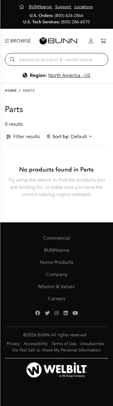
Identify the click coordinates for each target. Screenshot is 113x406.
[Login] (91, 41)
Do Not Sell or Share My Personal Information (56, 350)
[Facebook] (37, 313)
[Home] (22, 7)
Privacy (13, 343)
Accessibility (36, 343)
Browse (20, 41)
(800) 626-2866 (69, 15)
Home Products (56, 262)
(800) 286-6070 (75, 22)
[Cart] (103, 41)
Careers (56, 298)
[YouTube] (75, 313)
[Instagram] (57, 313)
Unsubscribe (92, 343)
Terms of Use (63, 343)
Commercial (56, 238)
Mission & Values (56, 286)
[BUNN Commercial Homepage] (58, 41)
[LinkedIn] (66, 313)
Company (56, 274)
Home (11, 90)
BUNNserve (56, 250)
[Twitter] (47, 313)
